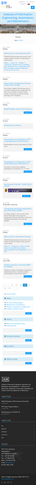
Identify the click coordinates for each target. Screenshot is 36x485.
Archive (21, 40)
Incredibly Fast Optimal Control (14, 309)
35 (20, 285)
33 (12, 285)
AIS (27, 2)
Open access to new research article (17, 53)
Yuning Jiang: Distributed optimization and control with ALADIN (17, 210)
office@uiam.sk (10, 462)
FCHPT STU (4, 434)
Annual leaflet (11, 294)
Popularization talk (11, 326)
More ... (18, 32)
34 (16, 285)
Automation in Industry (12, 125)
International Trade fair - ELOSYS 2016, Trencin (18, 185)
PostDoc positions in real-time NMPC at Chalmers (17, 266)
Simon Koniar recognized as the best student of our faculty (17, 84)
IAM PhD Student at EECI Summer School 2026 (14, 401)
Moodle (32, 2)
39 (9, 288)
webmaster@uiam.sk (7, 479)
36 (25, 285)
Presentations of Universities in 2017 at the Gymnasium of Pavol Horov (17, 140)
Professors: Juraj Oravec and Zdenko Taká (18, 307)
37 (29, 285)
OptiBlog (23, 4)
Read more (28, 112)
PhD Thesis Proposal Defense (14, 303)
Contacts (22, 2)
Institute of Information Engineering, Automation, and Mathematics (18, 17)
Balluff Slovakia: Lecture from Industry (18, 109)
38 (5, 288)
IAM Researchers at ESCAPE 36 (15, 305)
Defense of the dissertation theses (15, 324)
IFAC (2, 437)
